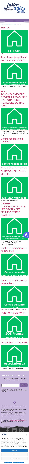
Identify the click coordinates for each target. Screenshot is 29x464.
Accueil (2, 24)
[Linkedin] (14, 430)
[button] (27, 434)
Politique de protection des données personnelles (17, 420)
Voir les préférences (14, 458)
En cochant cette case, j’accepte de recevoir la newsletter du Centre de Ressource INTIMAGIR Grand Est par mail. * (14, 390)
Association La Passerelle (14, 342)
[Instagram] (21, 430)
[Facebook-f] (7, 430)
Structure (15, 24)
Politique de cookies (8, 462)
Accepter (14, 450)
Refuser (14, 454)
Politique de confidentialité (18, 462)
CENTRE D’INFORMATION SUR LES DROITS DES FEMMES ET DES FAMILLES (13, 209)
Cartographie (8, 24)
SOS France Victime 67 (13, 313)
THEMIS (5, 27)
